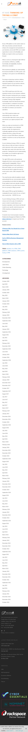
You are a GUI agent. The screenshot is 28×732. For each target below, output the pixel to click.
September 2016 (6, 425)
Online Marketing (6, 267)
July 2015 (4, 464)
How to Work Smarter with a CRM (11, 243)
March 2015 (5, 475)
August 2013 (5, 523)
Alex (23, 17)
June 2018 (5, 365)
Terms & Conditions (9, 632)
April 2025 (4, 284)
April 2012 (4, 565)
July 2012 (4, 557)
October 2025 (5, 281)
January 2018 (5, 380)
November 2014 (6, 487)
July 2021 (4, 337)
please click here (6, 219)
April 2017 (4, 405)
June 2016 (5, 433)
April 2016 (4, 439)
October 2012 (5, 548)
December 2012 (6, 543)
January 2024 (5, 301)
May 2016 (4, 436)
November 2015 (6, 453)
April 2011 (4, 588)
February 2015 (6, 478)
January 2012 (5, 571)
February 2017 (6, 410)
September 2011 (6, 582)
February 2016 (6, 444)
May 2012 (4, 563)
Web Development (5, 672)
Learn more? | (10, 730)
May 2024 (4, 295)
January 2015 (5, 481)
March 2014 (5, 506)
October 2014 (5, 489)
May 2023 (4, 309)
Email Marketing (4, 678)
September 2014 (6, 492)
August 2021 (5, 334)
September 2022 (6, 320)
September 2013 (6, 520)
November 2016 (6, 419)
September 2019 (6, 349)
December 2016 (6, 416)
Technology (5, 270)
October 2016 (5, 422)
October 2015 (5, 456)
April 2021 (4, 340)
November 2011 (6, 577)
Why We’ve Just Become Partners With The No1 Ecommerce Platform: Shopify (12, 655)
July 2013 (4, 526)
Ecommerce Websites (6, 675)
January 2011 (5, 594)
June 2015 (5, 467)
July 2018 (4, 363)
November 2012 (6, 546)
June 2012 (5, 560)
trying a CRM (6, 252)
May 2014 (4, 503)
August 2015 (5, 461)
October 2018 (5, 357)
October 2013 (5, 517)
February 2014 (6, 509)
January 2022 (5, 329)
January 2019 (5, 354)
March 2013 (5, 534)
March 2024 (5, 298)
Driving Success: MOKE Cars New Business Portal (12, 649)
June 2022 (5, 323)
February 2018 (6, 377)
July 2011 (4, 585)
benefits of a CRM (12, 248)
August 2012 (5, 554)
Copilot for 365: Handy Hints (7, 643)
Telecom (3, 681)
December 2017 (6, 382)
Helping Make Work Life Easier (10, 234)
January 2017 (5, 413)
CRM (2, 669)
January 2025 (5, 289)
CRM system (20, 250)
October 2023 (5, 303)
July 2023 (4, 306)
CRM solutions (12, 250)
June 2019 (5, 351)
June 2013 (5, 529)
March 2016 (5, 441)
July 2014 (4, 498)
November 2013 (6, 515)
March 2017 (5, 408)
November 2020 (6, 346)
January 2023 (5, 315)
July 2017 (4, 396)
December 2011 (6, 574)
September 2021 (6, 332)
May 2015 (4, 470)
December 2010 (6, 596)
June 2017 (5, 399)
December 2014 (6, 484)
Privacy (3, 632)
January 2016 (5, 447)
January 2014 (5, 512)
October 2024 (5, 292)
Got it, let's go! (19, 730)
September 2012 (6, 551)
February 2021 (6, 343)
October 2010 (5, 602)
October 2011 (5, 579)
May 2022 (4, 326)
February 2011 (6, 591)
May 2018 (4, 368)
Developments (16, 17)
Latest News (5, 264)
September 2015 (6, 458)
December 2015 (6, 450)
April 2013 (4, 532)
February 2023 (6, 312)
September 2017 (6, 391)
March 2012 (5, 568)
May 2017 (4, 402)
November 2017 (6, 385)
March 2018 (5, 374)
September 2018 (6, 360)
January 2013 (5, 540)
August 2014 (5, 495)
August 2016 (5, 427)
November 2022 (6, 318)
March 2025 (5, 287)
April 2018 (4, 371)
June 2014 (5, 501)
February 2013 (6, 537)
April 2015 (4, 472)
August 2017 (5, 394)
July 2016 (4, 430)
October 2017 (5, 388)
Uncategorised (6, 273)
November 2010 (6, 599)
